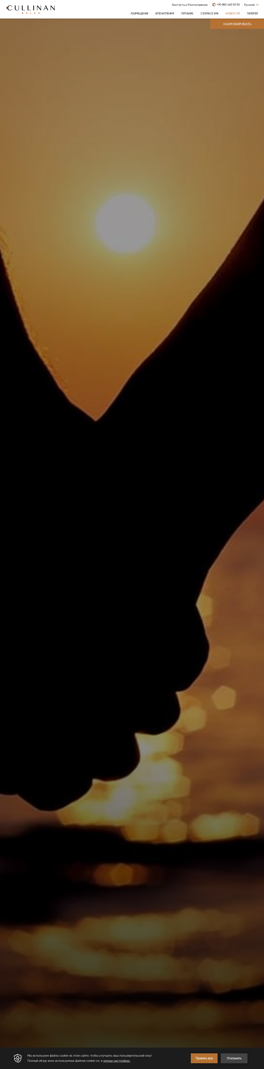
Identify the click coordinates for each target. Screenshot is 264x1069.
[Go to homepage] (30, 9)
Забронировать (237, 24)
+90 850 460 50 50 (228, 4)
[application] (132, 1058)
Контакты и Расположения (189, 4)
